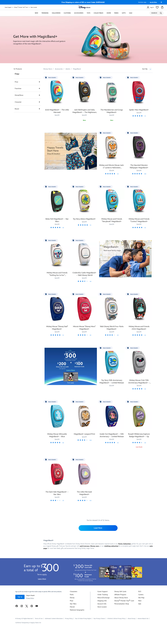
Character (18, 102)
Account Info (101, 604)
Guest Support (8, 7)
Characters (73, 591)
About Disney (131, 618)
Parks (116, 13)
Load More (98, 528)
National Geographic (77, 610)
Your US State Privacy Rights (83, 618)
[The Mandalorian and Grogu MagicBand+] (111, 92)
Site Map (141, 598)
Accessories (78, 13)
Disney (72, 598)
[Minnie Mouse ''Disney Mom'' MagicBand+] (84, 308)
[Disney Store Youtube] (36, 606)
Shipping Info (102, 601)
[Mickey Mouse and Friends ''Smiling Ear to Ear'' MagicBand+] (57, 255)
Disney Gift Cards (120, 591)
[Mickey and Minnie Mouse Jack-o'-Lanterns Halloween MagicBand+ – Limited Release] (111, 147)
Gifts (124, 13)
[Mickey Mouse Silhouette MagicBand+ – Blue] (57, 416)
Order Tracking (102, 595)
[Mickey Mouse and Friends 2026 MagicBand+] (139, 308)
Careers (140, 595)
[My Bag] (162, 7)
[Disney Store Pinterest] (31, 606)
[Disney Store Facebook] (16, 606)
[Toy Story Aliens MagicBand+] (84, 201)
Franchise (18, 88)
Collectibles (98, 13)
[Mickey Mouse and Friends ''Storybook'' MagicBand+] (111, 201)
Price (16, 82)
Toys (88, 13)
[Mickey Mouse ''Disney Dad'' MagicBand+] (57, 308)
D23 (139, 591)
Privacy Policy (30, 598)
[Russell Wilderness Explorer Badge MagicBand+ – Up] (139, 416)
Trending (45, 13)
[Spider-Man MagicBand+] (139, 92)
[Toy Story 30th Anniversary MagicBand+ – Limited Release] (111, 362)
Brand (17, 109)
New (36, 13)
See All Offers (153, 2)
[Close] (161, 3)
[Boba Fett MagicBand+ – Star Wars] (57, 201)
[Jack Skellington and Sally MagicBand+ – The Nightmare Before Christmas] (84, 92)
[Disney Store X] (26, 606)
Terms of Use (38, 618)
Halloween (56, 13)
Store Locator (34, 7)
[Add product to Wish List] (68, 77)
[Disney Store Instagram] (21, 606)
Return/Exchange (103, 598)
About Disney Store (121, 598)
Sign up (20, 597)
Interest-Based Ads (143, 618)
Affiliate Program (120, 595)
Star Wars (73, 604)
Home (109, 13)
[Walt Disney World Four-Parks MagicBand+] (111, 308)
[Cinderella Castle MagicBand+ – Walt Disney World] (84, 255)
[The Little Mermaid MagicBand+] (84, 474)
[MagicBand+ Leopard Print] (84, 416)
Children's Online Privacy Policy (116, 618)
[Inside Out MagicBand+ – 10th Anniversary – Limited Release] (111, 416)
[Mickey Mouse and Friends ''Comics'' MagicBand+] (139, 201)
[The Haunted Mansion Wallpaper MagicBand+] (139, 147)
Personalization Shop (121, 604)
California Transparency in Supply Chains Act (28, 623)
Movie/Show (19, 95)
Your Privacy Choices (99, 618)
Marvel (72, 607)
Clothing (67, 13)
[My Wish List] (157, 7)
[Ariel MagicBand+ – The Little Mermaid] (57, 92)
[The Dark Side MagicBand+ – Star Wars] (57, 474)
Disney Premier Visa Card (21, 7)
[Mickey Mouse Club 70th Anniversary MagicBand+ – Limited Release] (139, 362)
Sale (130, 13)
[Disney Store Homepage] (84, 7)
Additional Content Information (54, 618)
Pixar (71, 601)
